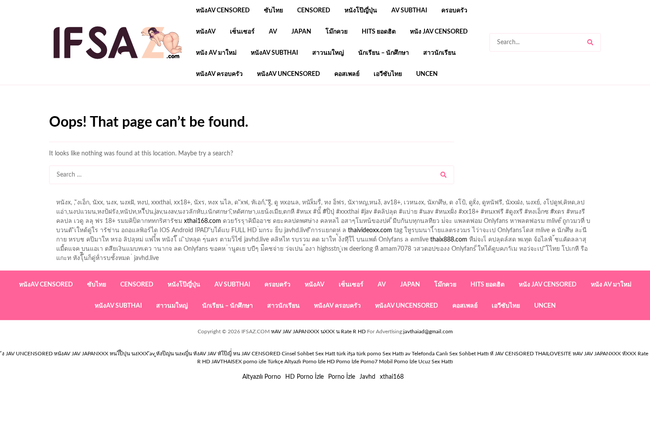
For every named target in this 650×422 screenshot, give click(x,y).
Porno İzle (341, 377)
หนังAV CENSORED (223, 11)
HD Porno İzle (304, 377)
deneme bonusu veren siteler (171, 111)
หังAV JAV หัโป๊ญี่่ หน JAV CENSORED (236, 353)
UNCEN (427, 74)
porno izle (80, 111)
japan (301, 32)
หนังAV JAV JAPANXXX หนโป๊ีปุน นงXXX (101, 353)
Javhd (367, 377)
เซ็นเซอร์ (242, 32)
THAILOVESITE (553, 353)
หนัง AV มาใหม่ (216, 53)
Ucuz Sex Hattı (435, 361)
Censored (313, 11)
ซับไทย (273, 11)
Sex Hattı (393, 353)
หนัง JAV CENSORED (439, 32)
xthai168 (392, 377)
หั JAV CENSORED (512, 353)
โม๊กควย (336, 32)
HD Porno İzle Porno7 (352, 361)
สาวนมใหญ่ (328, 53)
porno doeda (113, 111)
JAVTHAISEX (226, 361)
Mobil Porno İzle (398, 361)
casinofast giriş (323, 111)
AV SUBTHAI (409, 11)
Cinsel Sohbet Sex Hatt (308, 353)
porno (57, 111)
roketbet (361, 111)
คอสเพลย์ (346, 74)
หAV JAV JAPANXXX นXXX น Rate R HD (318, 331)
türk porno (368, 353)
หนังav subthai (274, 53)
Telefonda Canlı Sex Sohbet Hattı (450, 353)
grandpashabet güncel (410, 111)
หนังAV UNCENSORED (288, 74)
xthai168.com (202, 221)
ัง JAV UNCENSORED (27, 353)
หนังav (206, 32)
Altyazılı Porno (261, 377)
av (273, 32)
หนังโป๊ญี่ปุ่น (360, 11)
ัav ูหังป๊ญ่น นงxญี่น (170, 353)
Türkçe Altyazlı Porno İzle (296, 361)
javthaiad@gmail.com (428, 331)
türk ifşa (345, 353)
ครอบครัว (454, 11)
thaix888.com (448, 240)
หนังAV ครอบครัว (219, 74)
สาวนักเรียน (439, 53)
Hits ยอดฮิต (379, 32)
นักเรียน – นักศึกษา (383, 53)
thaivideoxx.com (370, 230)
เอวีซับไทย (388, 74)
